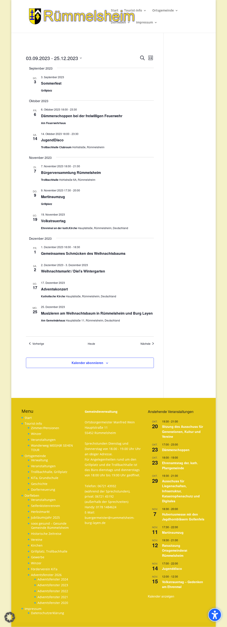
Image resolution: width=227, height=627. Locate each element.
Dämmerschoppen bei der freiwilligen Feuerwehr (81, 115)
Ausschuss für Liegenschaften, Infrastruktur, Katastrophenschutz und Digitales (181, 491)
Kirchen (37, 545)
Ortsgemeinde (35, 456)
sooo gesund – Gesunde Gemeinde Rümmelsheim (50, 525)
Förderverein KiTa (44, 569)
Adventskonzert (54, 289)
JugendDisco (52, 139)
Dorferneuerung (43, 489)
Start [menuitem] (114, 10)
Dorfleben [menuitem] (118, 22)
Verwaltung (39, 460)
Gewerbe (37, 557)
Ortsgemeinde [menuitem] (163, 10)
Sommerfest (51, 83)
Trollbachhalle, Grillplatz (49, 472)
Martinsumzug (53, 196)
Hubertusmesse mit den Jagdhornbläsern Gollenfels (183, 517)
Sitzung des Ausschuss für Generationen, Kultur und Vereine (182, 431)
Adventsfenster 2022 (52, 591)
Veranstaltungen (43, 440)
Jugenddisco (172, 568)
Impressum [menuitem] (144, 22)
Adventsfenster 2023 (52, 585)
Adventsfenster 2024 (52, 579)
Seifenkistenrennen (45, 506)
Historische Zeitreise (46, 534)
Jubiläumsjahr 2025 (45, 517)
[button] (10, 617)
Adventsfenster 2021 (52, 597)
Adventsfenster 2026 (46, 575)
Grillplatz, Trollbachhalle (49, 551)
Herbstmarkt (40, 512)
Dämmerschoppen (176, 450)
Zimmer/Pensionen (45, 428)
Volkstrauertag (53, 220)
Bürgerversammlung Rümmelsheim (71, 172)
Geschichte (39, 484)
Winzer (36, 434)
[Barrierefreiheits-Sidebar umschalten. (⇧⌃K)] (214, 614)
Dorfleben (32, 495)
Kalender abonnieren (87, 362)
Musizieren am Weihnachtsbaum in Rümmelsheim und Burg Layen (97, 313)
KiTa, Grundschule (44, 478)
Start (28, 418)
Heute (91, 343)
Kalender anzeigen (161, 596)
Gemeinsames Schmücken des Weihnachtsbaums (83, 253)
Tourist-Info (33, 423)
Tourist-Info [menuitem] (133, 10)
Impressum (33, 609)
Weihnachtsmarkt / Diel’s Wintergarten (73, 271)
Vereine (36, 539)
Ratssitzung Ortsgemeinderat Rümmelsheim (174, 550)
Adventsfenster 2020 (52, 603)
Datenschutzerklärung (47, 613)
